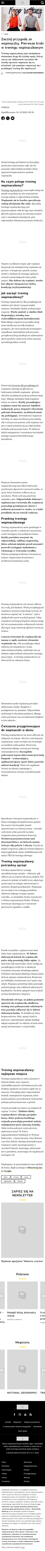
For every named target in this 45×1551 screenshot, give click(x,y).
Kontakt (8, 1422)
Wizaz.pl (27, 1477)
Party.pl (26, 1470)
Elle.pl (4, 1462)
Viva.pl (4, 1477)
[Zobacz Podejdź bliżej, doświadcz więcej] (22, 1295)
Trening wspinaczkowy (12, 190)
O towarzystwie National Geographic (17, 1426)
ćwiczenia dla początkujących (25, 385)
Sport (6, 1177)
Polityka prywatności (32, 1422)
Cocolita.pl (6, 1481)
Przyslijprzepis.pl (30, 1474)
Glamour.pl (28, 1462)
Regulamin (18, 1422)
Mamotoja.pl (6, 1470)
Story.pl (26, 1481)
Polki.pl (4, 1474)
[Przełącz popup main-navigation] (2, 2)
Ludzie (6, 34)
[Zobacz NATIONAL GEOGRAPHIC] (22, 1369)
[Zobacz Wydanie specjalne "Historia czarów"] (22, 1230)
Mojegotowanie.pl (30, 1466)
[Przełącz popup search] (42, 2)
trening (15, 1177)
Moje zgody (22, 1431)
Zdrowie (20, 1181)
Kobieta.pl (5, 1466)
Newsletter (37, 1426)
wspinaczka (8, 1181)
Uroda (26, 1177)
